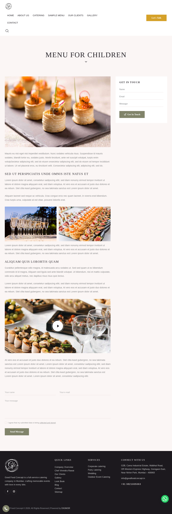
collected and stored (48, 423)
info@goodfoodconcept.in (133, 478)
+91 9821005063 (131, 484)
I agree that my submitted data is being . (32, 423)
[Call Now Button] (6, 508)
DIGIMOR (65, 508)
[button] (165, 499)
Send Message (17, 431)
